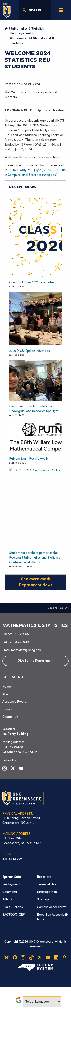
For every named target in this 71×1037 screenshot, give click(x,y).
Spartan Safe (11, 877)
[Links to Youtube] (21, 768)
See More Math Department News (35, 582)
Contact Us (10, 717)
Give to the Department (35, 660)
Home (6, 686)
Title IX (7, 899)
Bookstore (44, 877)
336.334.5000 (12, 858)
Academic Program (15, 701)
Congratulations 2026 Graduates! (32, 282)
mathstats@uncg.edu (26, 650)
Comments (10, 892)
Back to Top (56, 608)
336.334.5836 (22, 634)
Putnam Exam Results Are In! (29, 458)
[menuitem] (35, 687)
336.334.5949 (19, 642)
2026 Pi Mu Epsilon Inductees (29, 351)
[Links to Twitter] (13, 768)
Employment (11, 884)
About (6, 694)
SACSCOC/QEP (13, 914)
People (7, 709)
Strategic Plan (47, 892)
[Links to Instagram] (4, 768)
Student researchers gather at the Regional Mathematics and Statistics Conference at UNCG (34, 557)
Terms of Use (46, 884)
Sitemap (43, 899)
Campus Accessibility (51, 907)
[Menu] (61, 10)
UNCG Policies (12, 907)
